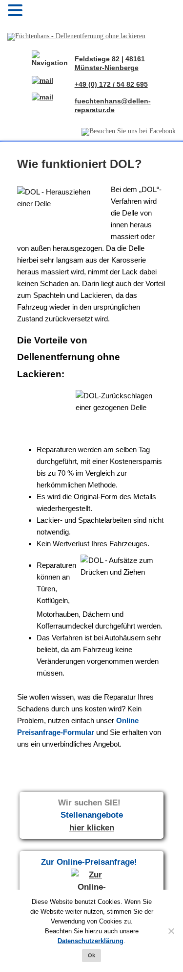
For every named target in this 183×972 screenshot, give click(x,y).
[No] (171, 931)
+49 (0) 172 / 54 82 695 (111, 84)
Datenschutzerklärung (90, 941)
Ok (91, 955)
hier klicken (91, 827)
